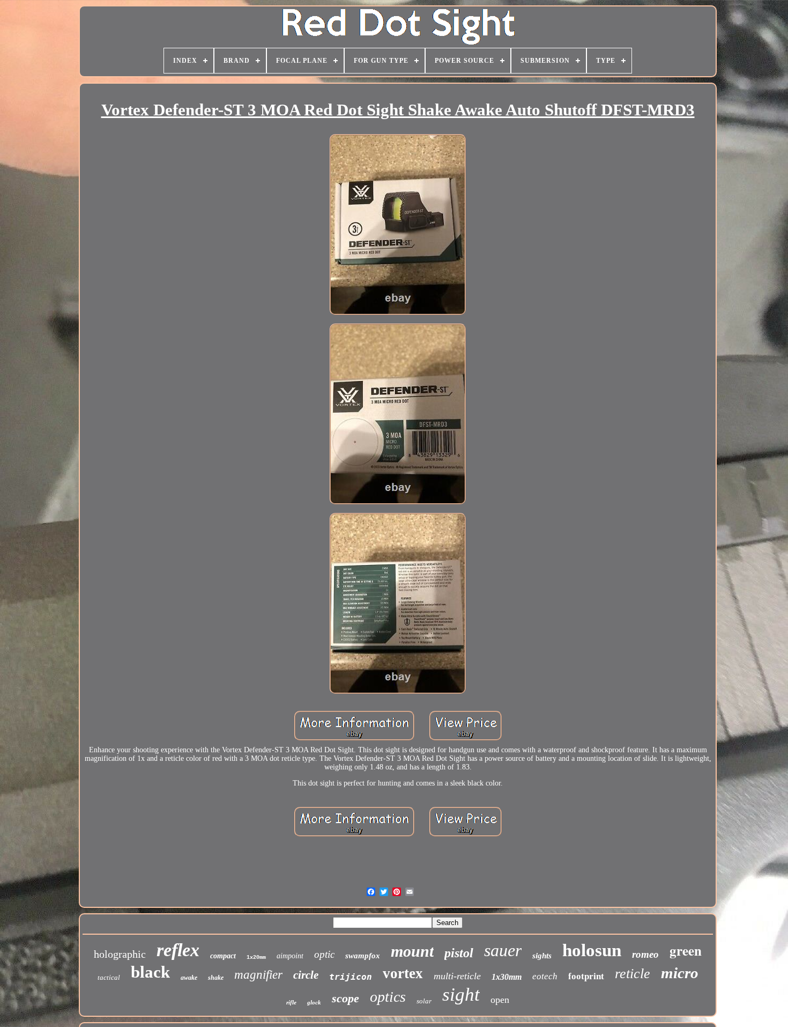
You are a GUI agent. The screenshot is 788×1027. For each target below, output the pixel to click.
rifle (291, 1002)
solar (424, 1001)
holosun (591, 950)
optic (324, 954)
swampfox (362, 955)
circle (305, 975)
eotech (544, 976)
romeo (645, 954)
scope (345, 998)
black (150, 972)
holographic (120, 954)
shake (216, 977)
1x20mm (256, 957)
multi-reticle (457, 976)
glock (314, 1002)
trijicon (350, 977)
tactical (109, 977)
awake (189, 977)
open (499, 999)
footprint (586, 976)
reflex (178, 950)
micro (679, 972)
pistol (458, 953)
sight (461, 994)
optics (388, 996)
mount (412, 951)
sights (542, 955)
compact (223, 956)
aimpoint (290, 956)
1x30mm (507, 976)
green (686, 950)
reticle (632, 973)
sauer (503, 950)
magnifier (258, 974)
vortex (403, 973)
